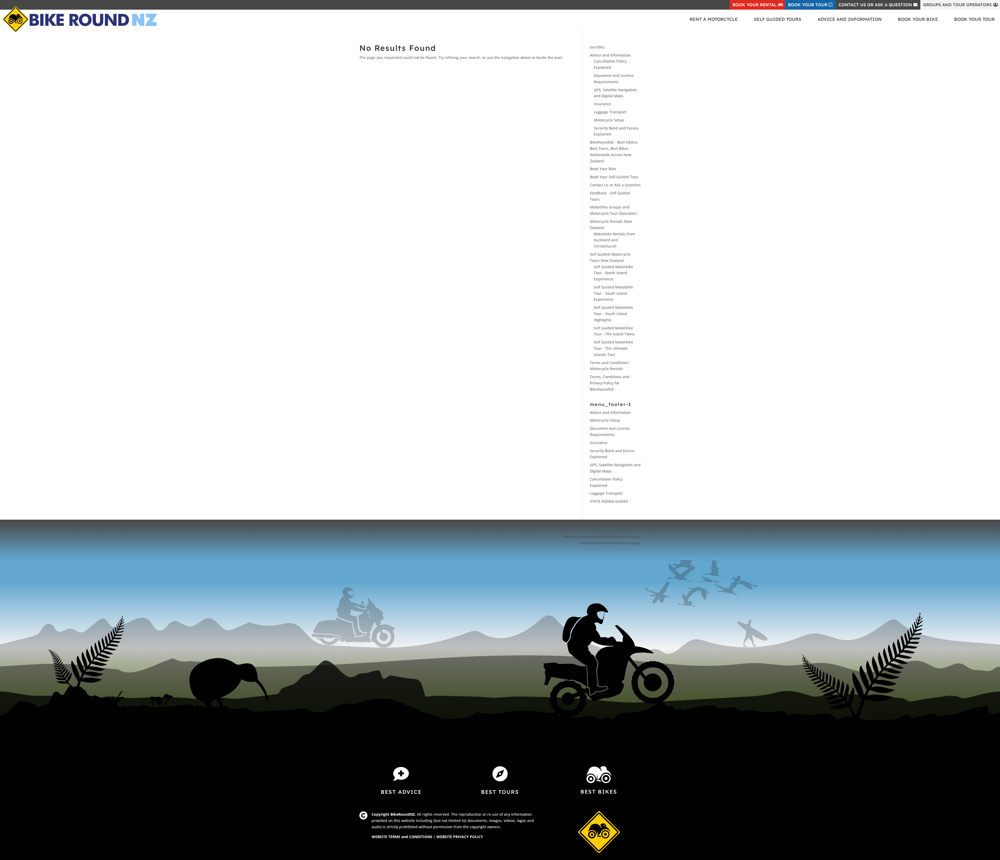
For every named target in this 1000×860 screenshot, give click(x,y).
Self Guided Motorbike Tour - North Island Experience (613, 273)
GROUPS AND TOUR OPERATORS (957, 4)
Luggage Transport (610, 111)
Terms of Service (619, 543)
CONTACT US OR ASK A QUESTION (875, 4)
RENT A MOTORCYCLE (714, 19)
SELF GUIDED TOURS (777, 19)
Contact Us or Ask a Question (615, 184)
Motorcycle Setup (609, 120)
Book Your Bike (603, 168)
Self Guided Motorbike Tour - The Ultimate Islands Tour (613, 348)
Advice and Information (610, 55)
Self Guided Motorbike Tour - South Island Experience (613, 293)
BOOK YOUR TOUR (807, 4)
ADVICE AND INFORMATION (849, 19)
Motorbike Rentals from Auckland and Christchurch (614, 240)
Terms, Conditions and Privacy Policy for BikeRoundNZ (609, 383)
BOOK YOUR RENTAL (755, 4)
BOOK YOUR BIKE (918, 19)
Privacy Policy (589, 543)
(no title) (597, 47)
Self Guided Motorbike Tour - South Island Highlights (613, 313)
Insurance (602, 103)
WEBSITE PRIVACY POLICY (459, 836)
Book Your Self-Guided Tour (614, 176)
